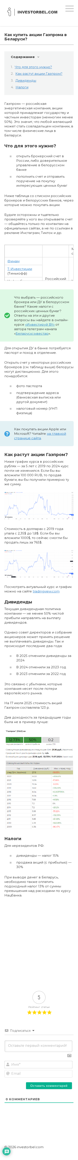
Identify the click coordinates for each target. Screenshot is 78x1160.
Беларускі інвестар (32, 333)
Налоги (22, 87)
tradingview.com (46, 591)
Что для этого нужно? (33, 67)
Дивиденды (25, 80)
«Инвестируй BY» (40, 324)
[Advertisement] (39, 941)
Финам (13, 261)
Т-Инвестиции (19, 269)
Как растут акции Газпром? (38, 74)
